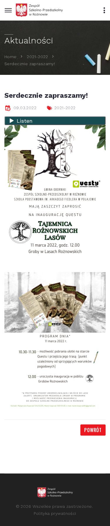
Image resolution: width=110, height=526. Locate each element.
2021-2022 (37, 56)
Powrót (93, 430)
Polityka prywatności (55, 513)
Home (10, 56)
